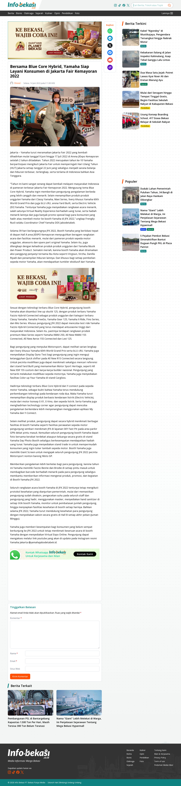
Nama (14, 653)
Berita (11, 13)
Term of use (159, 761)
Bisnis (19, 13)
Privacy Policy (160, 757)
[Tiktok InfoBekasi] (119, 5)
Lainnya (165, 13)
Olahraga (28, 13)
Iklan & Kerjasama (162, 754)
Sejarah (39, 13)
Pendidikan (67, 13)
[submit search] (169, 5)
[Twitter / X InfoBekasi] (128, 5)
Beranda (130, 750)
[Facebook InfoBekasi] (124, 5)
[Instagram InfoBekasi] (115, 5)
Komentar (16, 618)
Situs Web (15, 668)
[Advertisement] (55, 580)
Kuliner (48, 13)
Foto (77, 13)
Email (13, 661)
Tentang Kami (160, 750)
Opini (57, 13)
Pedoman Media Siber (163, 765)
